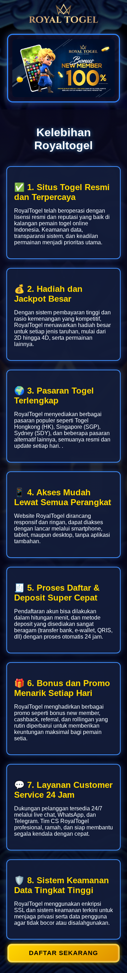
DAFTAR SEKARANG (63, 952)
